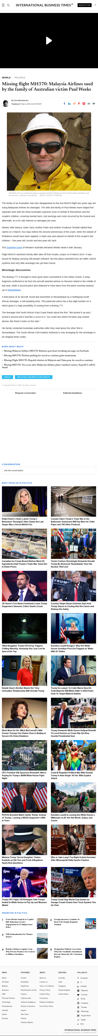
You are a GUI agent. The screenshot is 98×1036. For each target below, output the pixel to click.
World (4, 978)
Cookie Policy (45, 994)
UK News (5, 982)
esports (23, 1010)
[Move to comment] (93, 103)
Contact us (44, 982)
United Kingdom (64, 990)
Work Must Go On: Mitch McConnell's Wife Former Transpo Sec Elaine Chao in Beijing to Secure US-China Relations (24, 733)
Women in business (28, 1006)
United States (63, 994)
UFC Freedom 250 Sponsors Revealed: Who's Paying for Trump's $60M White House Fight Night (24, 775)
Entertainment (7, 1006)
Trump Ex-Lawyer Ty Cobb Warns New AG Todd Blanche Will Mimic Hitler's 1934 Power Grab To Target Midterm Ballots (72, 691)
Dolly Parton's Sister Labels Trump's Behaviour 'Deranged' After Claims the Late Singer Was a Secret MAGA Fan (23, 522)
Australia (61, 978)
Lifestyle (5, 1010)
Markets (5, 986)
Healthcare (25, 986)
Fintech (23, 1018)
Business (5, 990)
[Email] (89, 103)
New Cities (25, 1014)
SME (4, 994)
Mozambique (14, 290)
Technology (6, 1002)
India (60, 982)
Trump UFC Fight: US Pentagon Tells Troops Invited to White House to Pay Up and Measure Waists (24, 902)
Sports (4, 1014)
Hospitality (25, 982)
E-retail (23, 978)
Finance (24, 994)
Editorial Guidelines (72, 393)
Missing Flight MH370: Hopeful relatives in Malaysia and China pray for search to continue (48, 360)
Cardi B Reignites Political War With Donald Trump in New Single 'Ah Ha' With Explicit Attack (72, 775)
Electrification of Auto (29, 990)
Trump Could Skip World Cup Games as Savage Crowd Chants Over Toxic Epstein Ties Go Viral (73, 902)
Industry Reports (27, 1022)
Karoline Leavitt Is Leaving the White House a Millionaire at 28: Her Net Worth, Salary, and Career (73, 818)
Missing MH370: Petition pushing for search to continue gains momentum (40, 356)
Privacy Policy (45, 990)
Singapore (62, 986)
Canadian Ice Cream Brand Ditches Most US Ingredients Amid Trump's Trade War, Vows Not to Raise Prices (24, 564)
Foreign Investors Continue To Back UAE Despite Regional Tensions (67, 921)
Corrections (44, 998)
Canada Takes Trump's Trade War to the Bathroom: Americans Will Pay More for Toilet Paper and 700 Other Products (73, 522)
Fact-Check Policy (46, 1006)
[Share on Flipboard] (79, 103)
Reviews (5, 1018)
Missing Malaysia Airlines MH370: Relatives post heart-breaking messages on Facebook (46, 351)
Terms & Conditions (47, 986)
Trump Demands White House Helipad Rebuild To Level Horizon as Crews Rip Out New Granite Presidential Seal (73, 733)
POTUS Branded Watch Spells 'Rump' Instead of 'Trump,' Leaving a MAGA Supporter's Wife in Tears (24, 818)
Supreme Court (14, 247)
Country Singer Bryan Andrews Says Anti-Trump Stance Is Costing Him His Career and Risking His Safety (72, 606)
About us (43, 978)
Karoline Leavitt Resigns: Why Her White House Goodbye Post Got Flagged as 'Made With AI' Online (72, 649)
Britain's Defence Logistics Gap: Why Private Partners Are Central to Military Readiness (20, 951)
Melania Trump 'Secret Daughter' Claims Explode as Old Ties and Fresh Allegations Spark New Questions (22, 860)
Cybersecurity (26, 998)
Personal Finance (8, 998)
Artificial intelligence (28, 1002)
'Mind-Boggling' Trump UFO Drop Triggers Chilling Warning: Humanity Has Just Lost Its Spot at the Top (23, 649)
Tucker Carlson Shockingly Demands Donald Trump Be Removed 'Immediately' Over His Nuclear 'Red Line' (73, 564)
